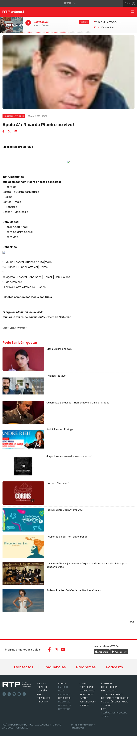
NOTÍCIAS (41, 683)
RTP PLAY (62, 683)
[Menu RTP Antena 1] (134, 12)
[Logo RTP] (17, 684)
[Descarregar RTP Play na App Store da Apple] (102, 651)
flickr (24, 694)
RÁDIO (39, 694)
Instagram (14, 694)
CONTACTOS (85, 683)
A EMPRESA (106, 683)
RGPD (103, 709)
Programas (86, 667)
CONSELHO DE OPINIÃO (111, 694)
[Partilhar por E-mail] (16, 131)
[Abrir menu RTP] (68, 3)
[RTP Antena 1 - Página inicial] (11, 12)
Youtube (19, 694)
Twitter (9, 694)
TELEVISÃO (42, 690)
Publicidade (22, 727)
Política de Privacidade (15, 724)
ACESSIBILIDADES (88, 701)
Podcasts (114, 667)
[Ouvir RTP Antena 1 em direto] (11, 25)
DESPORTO (42, 687)
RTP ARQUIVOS (43, 698)
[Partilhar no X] (9, 131)
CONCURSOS (64, 698)
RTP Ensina (42, 701)
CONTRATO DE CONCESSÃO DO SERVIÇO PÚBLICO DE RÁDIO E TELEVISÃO (115, 702)
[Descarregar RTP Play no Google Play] (119, 651)
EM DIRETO (63, 687)
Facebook (4, 694)
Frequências (54, 667)
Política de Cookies (39, 724)
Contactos (23, 667)
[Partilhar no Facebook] (3, 131)
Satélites (84, 705)
